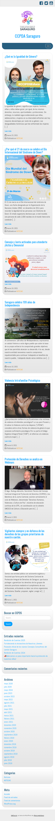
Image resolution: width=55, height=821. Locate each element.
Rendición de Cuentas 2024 (14, 652)
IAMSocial (14, 815)
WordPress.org (10, 803)
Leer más (8, 131)
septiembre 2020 (10, 734)
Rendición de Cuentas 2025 (14, 640)
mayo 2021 (8, 709)
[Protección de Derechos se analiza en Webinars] (27, 477)
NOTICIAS (19, 138)
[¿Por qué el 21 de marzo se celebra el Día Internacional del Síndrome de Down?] (27, 178)
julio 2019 (8, 760)
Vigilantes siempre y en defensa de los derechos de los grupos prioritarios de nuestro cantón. (24, 534)
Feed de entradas (11, 797)
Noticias (7, 777)
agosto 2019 (9, 757)
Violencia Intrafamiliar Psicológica (22, 380)
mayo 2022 (8, 699)
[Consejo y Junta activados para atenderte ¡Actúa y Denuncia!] (27, 265)
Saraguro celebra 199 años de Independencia (20, 303)
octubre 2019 (9, 750)
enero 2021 (8, 721)
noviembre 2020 (10, 728)
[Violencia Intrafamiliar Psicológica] (27, 400)
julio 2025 (8, 686)
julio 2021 (8, 706)
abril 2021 (8, 712)
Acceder (7, 794)
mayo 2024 (8, 690)
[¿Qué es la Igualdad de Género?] (27, 82)
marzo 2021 (8, 715)
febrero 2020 (9, 738)
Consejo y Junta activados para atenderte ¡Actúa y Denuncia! (26, 243)
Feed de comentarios (12, 800)
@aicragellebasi (39, 815)
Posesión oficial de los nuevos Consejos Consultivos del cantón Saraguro (25, 648)
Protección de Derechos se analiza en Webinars (23, 460)
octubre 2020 (9, 731)
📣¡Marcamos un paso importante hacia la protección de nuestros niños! (26, 657)
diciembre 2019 (10, 744)
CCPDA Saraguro (27, 36)
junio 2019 (8, 763)
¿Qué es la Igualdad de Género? (21, 56)
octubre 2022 (9, 696)
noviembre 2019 (10, 747)
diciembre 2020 (10, 725)
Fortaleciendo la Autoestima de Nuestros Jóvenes (23, 643)
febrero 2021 (9, 718)
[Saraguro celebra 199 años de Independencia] (27, 323)
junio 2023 (8, 693)
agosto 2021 (9, 702)
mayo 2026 (8, 683)
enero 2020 (8, 741)
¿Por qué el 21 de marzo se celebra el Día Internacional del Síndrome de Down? (26, 150)
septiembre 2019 (10, 753)
